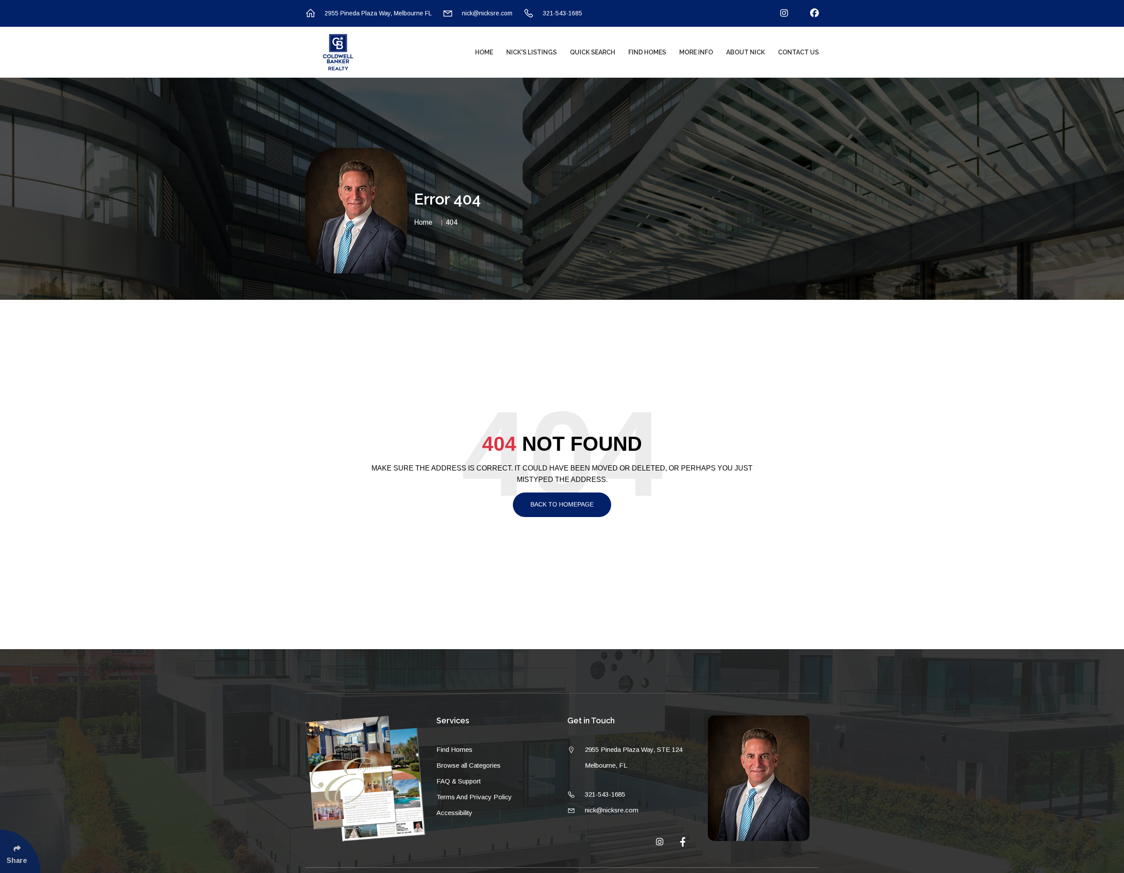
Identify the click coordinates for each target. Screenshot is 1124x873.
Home (484, 52)
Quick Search (592, 52)
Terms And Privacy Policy (474, 797)
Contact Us (798, 52)
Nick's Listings (531, 52)
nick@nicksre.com (487, 13)
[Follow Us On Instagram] (778, 13)
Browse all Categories (468, 765)
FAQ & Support (458, 781)
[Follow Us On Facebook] (809, 13)
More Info (696, 52)
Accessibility (454, 812)
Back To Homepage (562, 504)
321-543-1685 (562, 13)
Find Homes (647, 52)
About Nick (745, 52)
